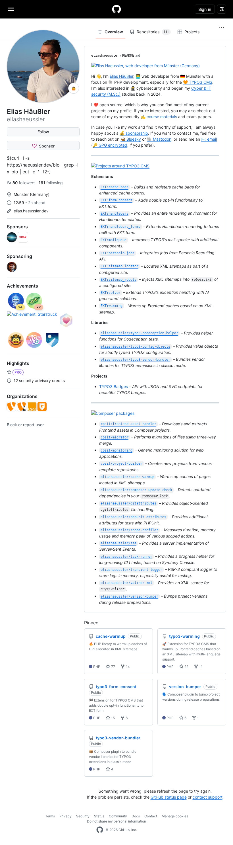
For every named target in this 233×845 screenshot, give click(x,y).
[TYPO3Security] (42, 406)
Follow (43, 131)
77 (112, 666)
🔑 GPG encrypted (110, 145)
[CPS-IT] (31, 406)
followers (24, 182)
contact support (207, 797)
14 (127, 666)
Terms (50, 816)
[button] (221, 27)
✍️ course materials (159, 116)
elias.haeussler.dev (31, 210)
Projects (191, 31)
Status (99, 816)
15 (112, 718)
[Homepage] (116, 9)
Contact (150, 816)
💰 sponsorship (134, 133)
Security (83, 816)
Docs (136, 816)
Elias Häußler (121, 76)
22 (186, 666)
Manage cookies (175, 816)
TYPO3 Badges (113, 386)
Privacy (65, 816)
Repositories (153, 31)
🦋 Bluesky (130, 139)
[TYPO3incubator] (21, 406)
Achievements (22, 286)
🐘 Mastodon (159, 139)
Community (118, 816)
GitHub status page (169, 797)
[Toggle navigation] (11, 9)
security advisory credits (39, 380)
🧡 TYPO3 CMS (197, 82)
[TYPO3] (11, 406)
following (51, 182)
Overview (114, 31)
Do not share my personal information (116, 821)
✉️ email (209, 139)
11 (200, 666)
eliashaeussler (105, 56)
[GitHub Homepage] (99, 830)
